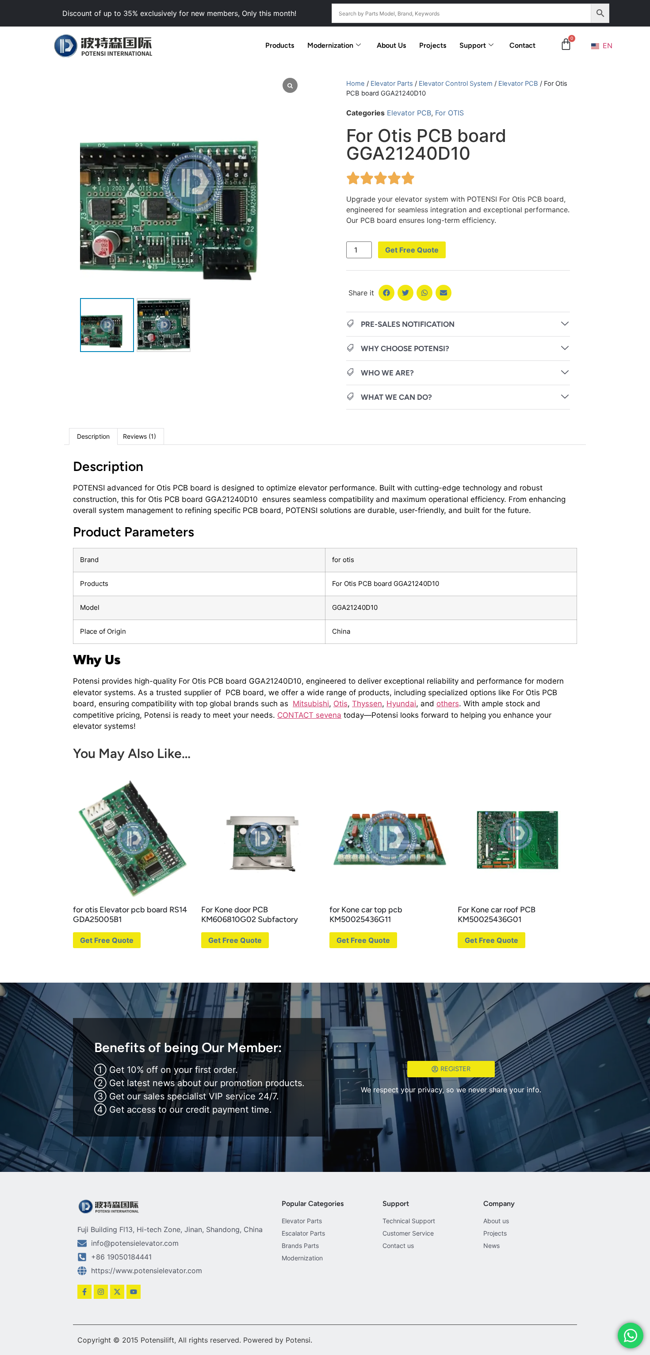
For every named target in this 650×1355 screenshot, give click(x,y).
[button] (386, 293)
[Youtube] (133, 1292)
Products (279, 45)
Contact (522, 45)
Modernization (330, 45)
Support (472, 45)
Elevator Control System (456, 84)
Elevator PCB (518, 84)
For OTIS (449, 112)
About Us (391, 45)
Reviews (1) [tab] (139, 436)
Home (355, 84)
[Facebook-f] (84, 1292)
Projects (432, 45)
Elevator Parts (392, 84)
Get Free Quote (412, 249)
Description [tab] (93, 436)
